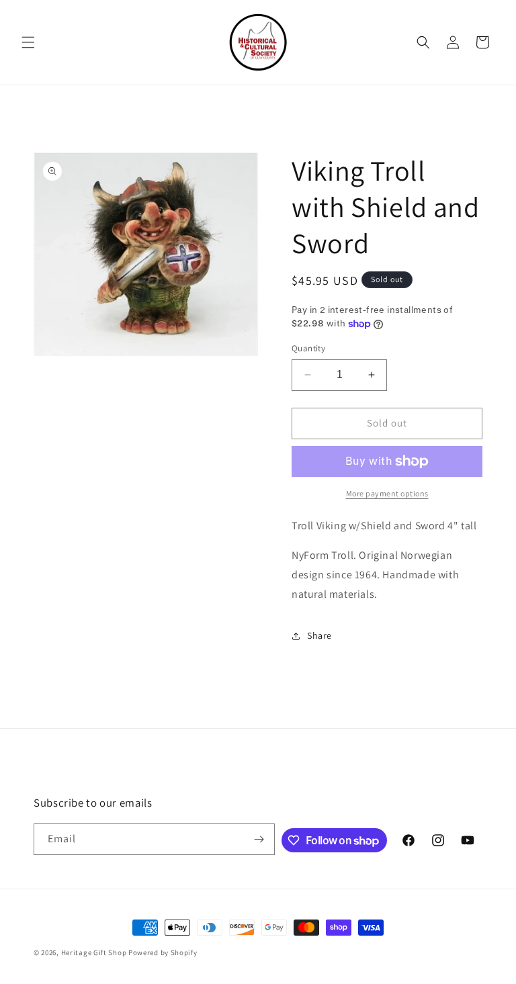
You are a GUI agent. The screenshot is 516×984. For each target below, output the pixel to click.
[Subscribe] (259, 839)
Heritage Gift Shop (94, 952)
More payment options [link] (387, 493)
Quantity (308, 348)
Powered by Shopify (163, 952)
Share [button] (319, 635)
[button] (28, 42)
